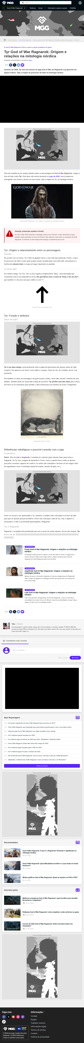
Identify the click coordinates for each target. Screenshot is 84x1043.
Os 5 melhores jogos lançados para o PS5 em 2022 (25, 747)
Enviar (76, 658)
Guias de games (12, 40)
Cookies (34, 1033)
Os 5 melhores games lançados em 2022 (21, 735)
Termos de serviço (38, 1030)
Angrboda (26, 457)
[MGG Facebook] (4, 1017)
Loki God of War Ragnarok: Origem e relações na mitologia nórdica (50, 594)
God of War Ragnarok (25, 40)
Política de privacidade (40, 1037)
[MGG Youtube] (13, 1017)
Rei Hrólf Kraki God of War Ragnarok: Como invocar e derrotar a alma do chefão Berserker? (38, 755)
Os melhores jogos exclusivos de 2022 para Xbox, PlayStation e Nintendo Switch (34, 739)
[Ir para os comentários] (22, 65)
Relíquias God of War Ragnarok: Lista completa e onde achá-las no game (51, 912)
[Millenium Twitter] (8, 1017)
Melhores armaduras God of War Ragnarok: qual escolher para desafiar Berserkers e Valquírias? (50, 899)
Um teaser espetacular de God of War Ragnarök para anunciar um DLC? (32, 723)
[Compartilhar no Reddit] (18, 65)
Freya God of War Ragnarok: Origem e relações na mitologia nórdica (51, 550)
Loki (18, 457)
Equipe (34, 1020)
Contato (34, 1016)
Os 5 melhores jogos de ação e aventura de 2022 (24, 751)
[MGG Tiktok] (4, 1022)
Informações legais (38, 1026)
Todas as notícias (42, 766)
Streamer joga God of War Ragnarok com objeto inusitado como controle (31, 731)
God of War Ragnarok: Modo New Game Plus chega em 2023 (28, 743)
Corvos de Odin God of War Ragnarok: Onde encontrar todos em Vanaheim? (48, 925)
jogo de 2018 (54, 176)
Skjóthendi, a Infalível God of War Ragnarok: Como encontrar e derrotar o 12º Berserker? (37, 760)
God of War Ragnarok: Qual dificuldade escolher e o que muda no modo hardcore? (50, 864)
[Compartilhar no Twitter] (14, 65)
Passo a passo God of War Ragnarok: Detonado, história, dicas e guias (53, 40)
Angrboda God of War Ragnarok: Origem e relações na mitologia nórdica (48, 572)
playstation (30, 546)
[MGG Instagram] (18, 1017)
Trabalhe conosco (38, 1023)
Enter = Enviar (63, 658)
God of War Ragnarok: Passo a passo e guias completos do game (28, 47)
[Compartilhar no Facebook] (10, 65)
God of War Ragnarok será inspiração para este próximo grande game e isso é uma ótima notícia (39, 727)
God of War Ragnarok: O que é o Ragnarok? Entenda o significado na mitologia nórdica (49, 852)
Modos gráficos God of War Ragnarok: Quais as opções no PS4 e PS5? (50, 877)
